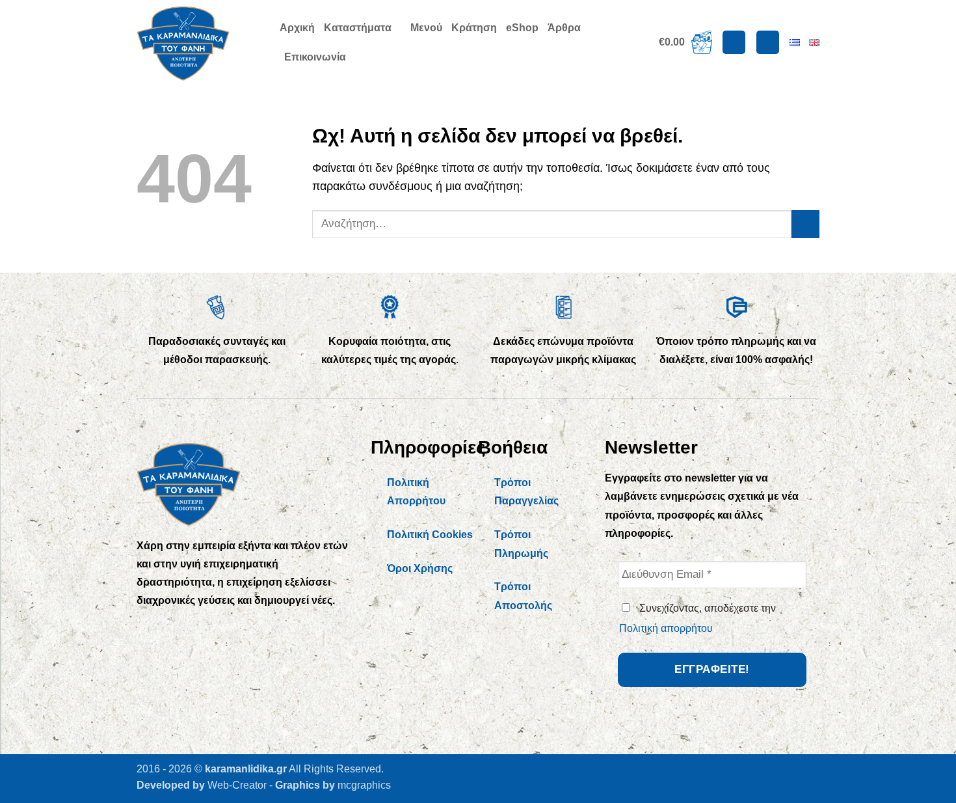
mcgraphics (364, 785)
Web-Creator (237, 785)
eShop (522, 27)
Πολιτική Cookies (430, 534)
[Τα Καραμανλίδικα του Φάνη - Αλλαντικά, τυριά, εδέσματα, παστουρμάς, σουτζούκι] (198, 42)
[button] (685, 42)
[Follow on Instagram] (176, 629)
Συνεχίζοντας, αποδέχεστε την (697, 618)
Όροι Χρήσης (420, 568)
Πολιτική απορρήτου (666, 628)
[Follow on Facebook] (150, 629)
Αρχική (297, 27)
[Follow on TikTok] (203, 629)
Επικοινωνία (315, 56)
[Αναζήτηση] (767, 42)
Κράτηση (474, 27)
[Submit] (805, 224)
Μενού (426, 27)
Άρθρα (564, 27)
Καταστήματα (358, 27)
